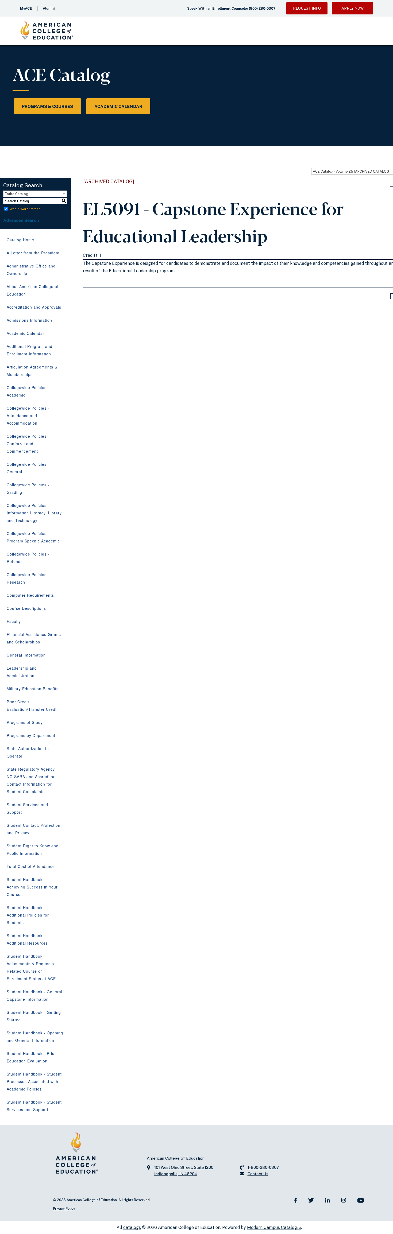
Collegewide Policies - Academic (28, 391)
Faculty (14, 621)
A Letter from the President (33, 252)
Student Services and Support (27, 808)
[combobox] (35, 194)
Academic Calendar (118, 106)
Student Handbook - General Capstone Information (34, 995)
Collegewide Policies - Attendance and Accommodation (28, 415)
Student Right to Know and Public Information (33, 849)
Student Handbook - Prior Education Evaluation (31, 1057)
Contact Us (258, 1173)
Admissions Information (29, 320)
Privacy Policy (64, 1208)
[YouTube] (360, 1199)
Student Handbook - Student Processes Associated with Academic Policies (34, 1081)
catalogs (132, 1227)
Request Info (307, 8)
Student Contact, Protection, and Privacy (34, 828)
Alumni (49, 8)
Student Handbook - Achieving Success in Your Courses (32, 887)
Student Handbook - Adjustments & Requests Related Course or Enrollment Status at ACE (31, 967)
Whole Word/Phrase (25, 209)
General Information (26, 655)
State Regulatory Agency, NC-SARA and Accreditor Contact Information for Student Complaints (31, 780)
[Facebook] (295, 1199)
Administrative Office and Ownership (31, 269)
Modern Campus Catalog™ (274, 1227)
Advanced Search (21, 220)
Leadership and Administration (22, 671)
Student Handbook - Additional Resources (27, 939)
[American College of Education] (47, 30)
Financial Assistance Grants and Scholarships (34, 638)
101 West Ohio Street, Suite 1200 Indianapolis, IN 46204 (183, 1170)
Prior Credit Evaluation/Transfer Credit (32, 705)
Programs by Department (31, 735)
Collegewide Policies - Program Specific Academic (33, 537)
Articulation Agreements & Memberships (32, 370)
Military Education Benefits (33, 688)
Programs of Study (25, 722)
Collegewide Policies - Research (28, 578)
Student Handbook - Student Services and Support (34, 1105)
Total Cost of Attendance (31, 866)
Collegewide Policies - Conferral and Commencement (28, 443)
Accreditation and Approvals (34, 307)
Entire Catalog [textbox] (16, 194)
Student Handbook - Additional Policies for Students (28, 915)
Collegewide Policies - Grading (28, 488)
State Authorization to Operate (28, 752)
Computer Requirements (30, 595)
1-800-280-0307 (263, 1167)
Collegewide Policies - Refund (28, 557)
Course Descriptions (26, 608)
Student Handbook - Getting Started (34, 1016)
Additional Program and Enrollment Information (29, 350)
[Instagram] (343, 1199)
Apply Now (352, 8)
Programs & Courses (47, 106)
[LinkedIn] (327, 1199)
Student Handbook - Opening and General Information (35, 1036)
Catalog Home (20, 239)
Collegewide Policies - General (28, 467)
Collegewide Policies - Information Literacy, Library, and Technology (35, 513)
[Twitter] (311, 1199)
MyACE (26, 8)
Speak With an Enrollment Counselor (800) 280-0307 (231, 8)
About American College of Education (33, 290)
